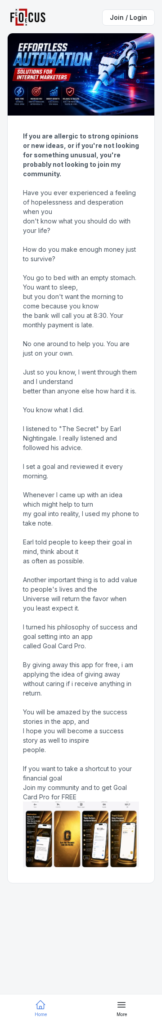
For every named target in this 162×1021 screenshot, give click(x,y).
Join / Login (128, 17)
